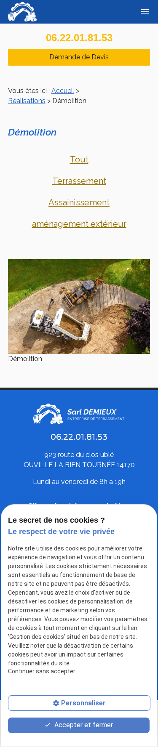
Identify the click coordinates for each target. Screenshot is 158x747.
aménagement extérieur (79, 224)
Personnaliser (83, 703)
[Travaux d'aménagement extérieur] (79, 306)
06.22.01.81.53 (79, 37)
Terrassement (79, 181)
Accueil (62, 91)
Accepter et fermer (83, 725)
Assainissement (79, 202)
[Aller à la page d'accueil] (23, 11)
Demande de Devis (79, 57)
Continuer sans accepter (41, 671)
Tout (79, 159)
